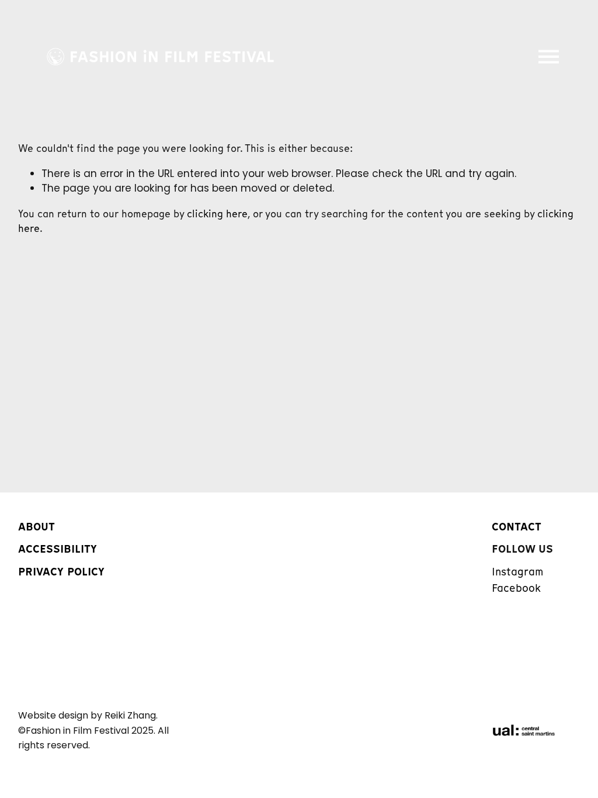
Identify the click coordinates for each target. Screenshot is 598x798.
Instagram (517, 571)
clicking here (217, 214)
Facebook (516, 588)
